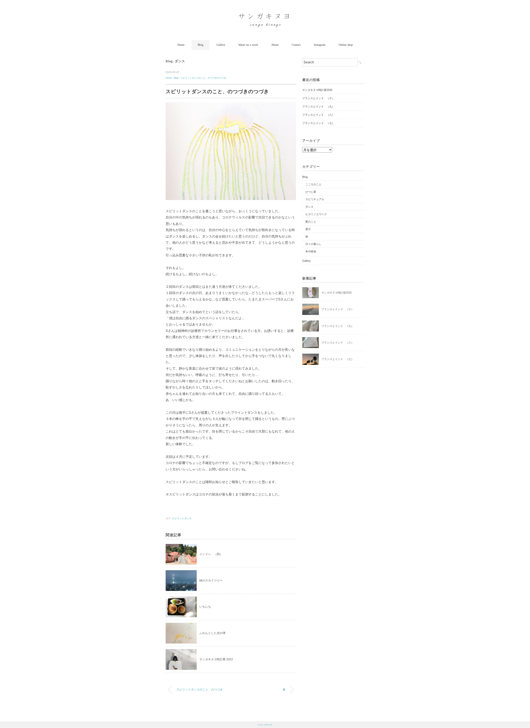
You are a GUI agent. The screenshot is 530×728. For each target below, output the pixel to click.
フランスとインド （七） (318, 123)
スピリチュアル (314, 199)
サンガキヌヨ (266, 725)
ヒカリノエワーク (316, 214)
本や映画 (310, 251)
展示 (308, 229)
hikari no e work (248, 44)
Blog (200, 44)
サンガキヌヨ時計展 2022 (216, 659)
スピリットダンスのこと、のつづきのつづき (203, 78)
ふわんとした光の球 (212, 633)
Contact (296, 44)
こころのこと (313, 184)
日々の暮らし (313, 244)
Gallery (221, 44)
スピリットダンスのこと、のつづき (199, 689)
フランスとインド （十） (318, 98)
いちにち (205, 606)
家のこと (310, 221)
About (274, 44)
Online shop (346, 44)
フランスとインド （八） (318, 114)
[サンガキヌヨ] (265, 15)
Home (180, 44)
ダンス (180, 61)
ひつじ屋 (310, 191)
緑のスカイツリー (211, 580)
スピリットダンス (182, 518)
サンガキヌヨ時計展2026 (317, 90)
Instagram (319, 44)
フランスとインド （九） (318, 106)
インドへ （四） (211, 554)
